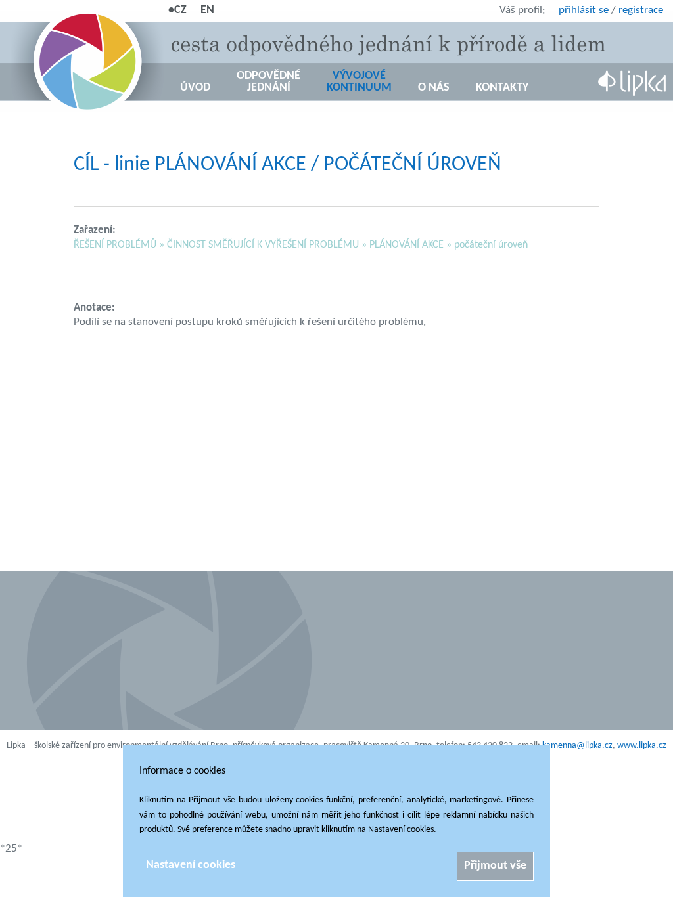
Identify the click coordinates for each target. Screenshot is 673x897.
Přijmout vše (495, 866)
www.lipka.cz (641, 746)
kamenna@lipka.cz (577, 746)
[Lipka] (632, 84)
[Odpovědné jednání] (85, 62)
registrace (640, 10)
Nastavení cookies (190, 865)
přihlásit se (584, 10)
